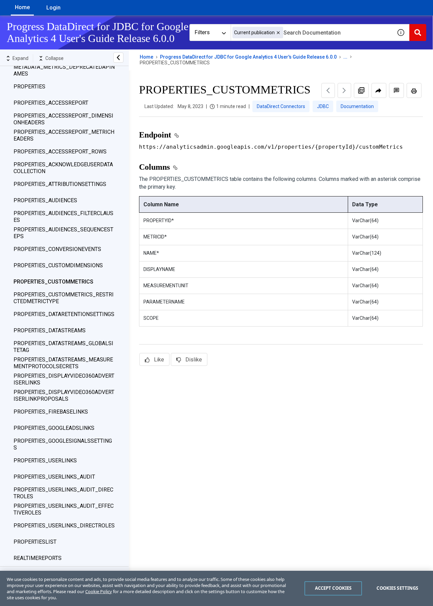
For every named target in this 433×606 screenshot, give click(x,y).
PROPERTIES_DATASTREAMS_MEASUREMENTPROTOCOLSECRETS (63, 363)
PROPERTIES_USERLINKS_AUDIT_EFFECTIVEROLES (64, 509)
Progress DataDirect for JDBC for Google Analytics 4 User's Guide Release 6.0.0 (248, 57)
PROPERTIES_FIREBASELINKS (51, 412)
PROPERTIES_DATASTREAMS (50, 330)
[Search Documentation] (417, 32)
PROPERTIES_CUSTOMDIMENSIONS (58, 265)
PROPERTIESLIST (35, 542)
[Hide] (118, 58)
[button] (278, 32)
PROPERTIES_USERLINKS (45, 460)
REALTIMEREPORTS (38, 558)
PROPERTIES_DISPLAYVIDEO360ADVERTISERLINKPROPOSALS (64, 395)
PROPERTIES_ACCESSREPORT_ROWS (60, 151)
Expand (20, 58)
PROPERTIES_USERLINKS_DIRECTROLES (64, 525)
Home (22, 7)
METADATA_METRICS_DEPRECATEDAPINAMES (64, 70)
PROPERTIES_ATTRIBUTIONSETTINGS (60, 184)
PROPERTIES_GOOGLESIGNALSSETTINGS (63, 444)
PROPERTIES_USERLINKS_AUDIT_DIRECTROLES (63, 493)
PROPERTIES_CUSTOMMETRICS (53, 281)
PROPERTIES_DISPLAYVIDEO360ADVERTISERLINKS (64, 379)
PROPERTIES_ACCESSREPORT (51, 103)
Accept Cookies (333, 588)
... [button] (345, 57)
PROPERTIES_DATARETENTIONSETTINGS (64, 314)
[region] (216, 588)
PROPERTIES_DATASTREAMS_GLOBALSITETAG (63, 346)
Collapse (54, 58)
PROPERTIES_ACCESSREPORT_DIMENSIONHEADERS (63, 119)
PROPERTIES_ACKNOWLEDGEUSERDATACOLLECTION (63, 167)
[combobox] (311, 32)
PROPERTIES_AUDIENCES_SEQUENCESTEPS (63, 232)
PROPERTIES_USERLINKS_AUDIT (54, 477)
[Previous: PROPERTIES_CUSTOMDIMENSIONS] (328, 90)
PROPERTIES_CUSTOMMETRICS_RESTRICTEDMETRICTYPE (64, 298)
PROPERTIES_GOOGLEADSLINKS (54, 428)
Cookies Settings (397, 588)
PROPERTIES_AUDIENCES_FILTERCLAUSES (63, 216)
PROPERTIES (29, 86)
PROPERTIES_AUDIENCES (45, 200)
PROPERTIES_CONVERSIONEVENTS (57, 249)
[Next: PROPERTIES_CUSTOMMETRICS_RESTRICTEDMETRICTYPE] (344, 90)
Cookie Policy (98, 591)
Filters (202, 32)
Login (53, 7)
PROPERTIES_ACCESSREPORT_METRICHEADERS (64, 135)
